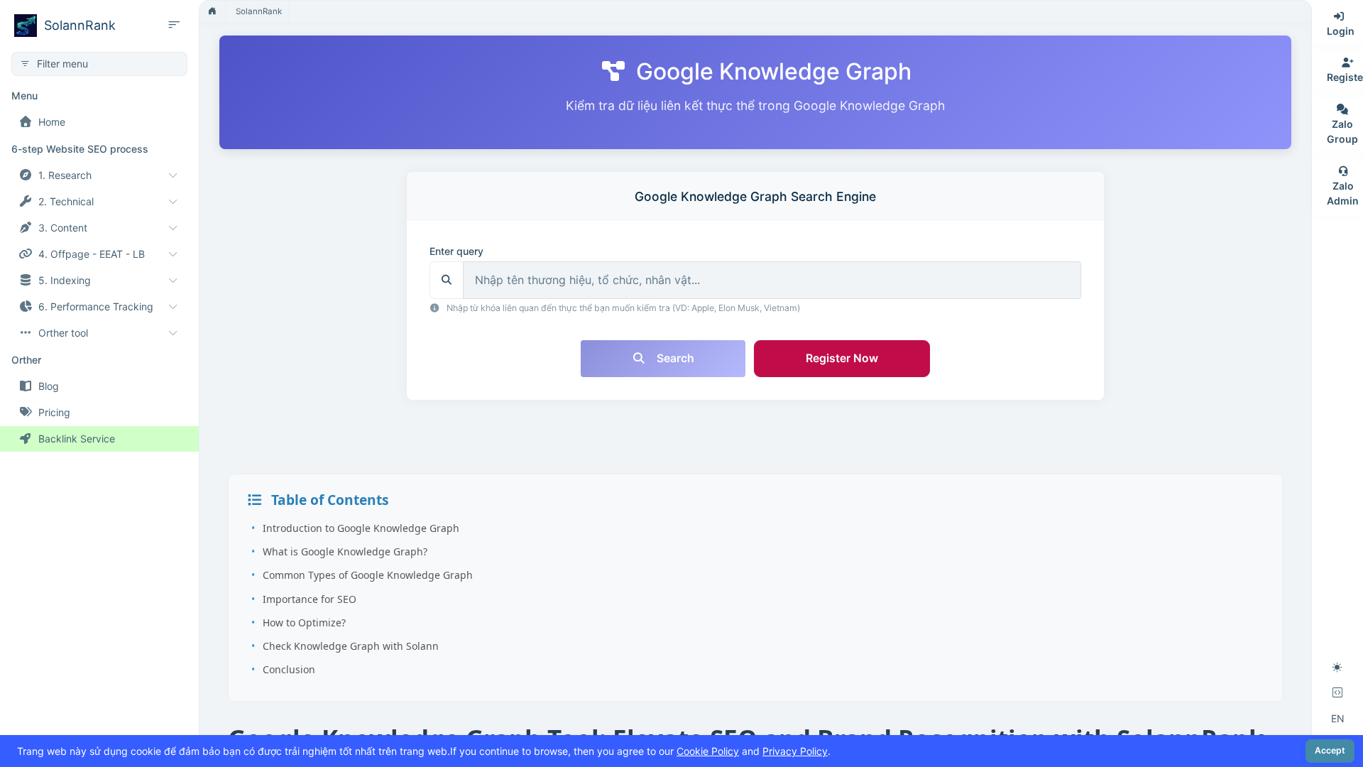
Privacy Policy (795, 751)
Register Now (842, 358)
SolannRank (259, 11)
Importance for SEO (309, 599)
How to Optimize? (304, 622)
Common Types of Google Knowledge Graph (368, 575)
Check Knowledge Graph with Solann (351, 646)
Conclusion (289, 669)
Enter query (456, 251)
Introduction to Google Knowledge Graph (361, 528)
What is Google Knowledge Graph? (345, 551)
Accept (1330, 750)
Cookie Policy (708, 751)
